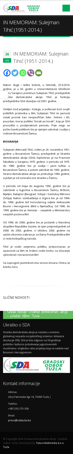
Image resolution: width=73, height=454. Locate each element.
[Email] (38, 72)
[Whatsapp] (22, 72)
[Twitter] (14, 72)
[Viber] (30, 72)
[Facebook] (7, 72)
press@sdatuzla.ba (19, 420)
